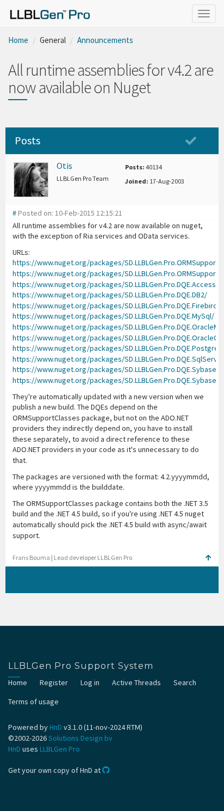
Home (18, 40)
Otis (64, 165)
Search (184, 682)
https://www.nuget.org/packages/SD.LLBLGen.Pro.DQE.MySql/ (113, 316)
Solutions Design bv (80, 738)
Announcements (105, 40)
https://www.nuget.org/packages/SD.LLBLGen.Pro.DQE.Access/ (116, 284)
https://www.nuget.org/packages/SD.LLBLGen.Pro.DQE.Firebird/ (116, 305)
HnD (55, 727)
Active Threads (136, 682)
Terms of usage (33, 701)
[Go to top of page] (208, 557)
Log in (89, 682)
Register (54, 682)
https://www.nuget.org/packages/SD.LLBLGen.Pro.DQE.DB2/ (110, 295)
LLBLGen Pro (60, 749)
